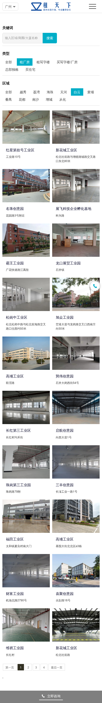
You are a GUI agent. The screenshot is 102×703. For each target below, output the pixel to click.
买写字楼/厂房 (67, 61)
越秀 (23, 91)
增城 (49, 99)
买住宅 (30, 69)
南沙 (35, 99)
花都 (22, 99)
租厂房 (25, 61)
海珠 (50, 91)
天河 (63, 91)
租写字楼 (43, 61)
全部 (8, 61)
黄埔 (90, 91)
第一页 (9, 667)
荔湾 (36, 91)
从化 (62, 99)
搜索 (49, 38)
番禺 (8, 99)
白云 (77, 91)
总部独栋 (12, 69)
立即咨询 (53, 695)
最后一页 (56, 667)
